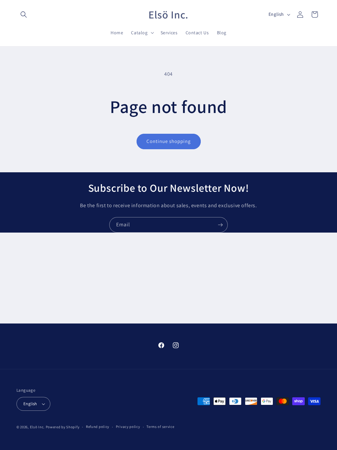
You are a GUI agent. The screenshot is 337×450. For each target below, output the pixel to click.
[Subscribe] (220, 225)
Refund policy (97, 426)
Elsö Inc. (37, 427)
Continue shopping (168, 141)
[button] (23, 14)
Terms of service (160, 426)
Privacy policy (128, 426)
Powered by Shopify (63, 427)
